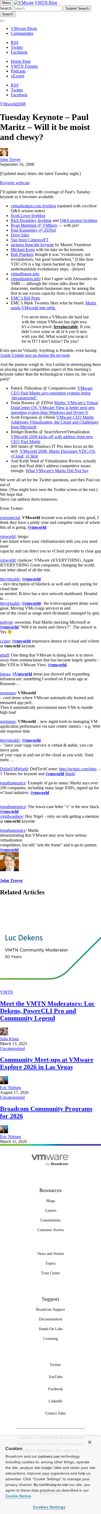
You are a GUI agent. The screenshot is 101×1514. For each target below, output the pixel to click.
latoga (5, 674)
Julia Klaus (9, 1038)
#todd (70, 773)
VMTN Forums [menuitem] (24, 66)
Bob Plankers (22, 254)
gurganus (8, 693)
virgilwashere (11, 816)
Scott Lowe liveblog (28, 215)
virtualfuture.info (25, 274)
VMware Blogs (24, 28)
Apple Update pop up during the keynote (35, 355)
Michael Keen (23, 249)
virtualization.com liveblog (33, 206)
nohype (6, 622)
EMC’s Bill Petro (25, 298)
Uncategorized (12, 1048)
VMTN (6, 992)
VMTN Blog (46, 2)
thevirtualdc (10, 579)
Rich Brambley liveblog (31, 220)
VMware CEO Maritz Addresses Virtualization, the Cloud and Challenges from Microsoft (54, 422)
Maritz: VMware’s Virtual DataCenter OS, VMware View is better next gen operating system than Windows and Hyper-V (54, 407)
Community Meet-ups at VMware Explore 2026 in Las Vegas (46, 1063)
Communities (22, 33)
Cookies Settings (49, 1507)
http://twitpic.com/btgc (78, 769)
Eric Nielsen (10, 1087)
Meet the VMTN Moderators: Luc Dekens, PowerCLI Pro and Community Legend (47, 1011)
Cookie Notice (18, 1496)
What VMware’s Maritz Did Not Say (57, 470)
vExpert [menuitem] (17, 76)
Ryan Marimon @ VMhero (34, 225)
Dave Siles (20, 235)
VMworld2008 (13, 104)
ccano (5, 641)
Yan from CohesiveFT (30, 240)
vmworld (7, 536)
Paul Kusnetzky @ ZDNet (33, 230)
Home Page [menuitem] (21, 61)
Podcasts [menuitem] (18, 71)
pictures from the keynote (32, 244)
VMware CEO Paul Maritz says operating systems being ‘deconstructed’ (52, 393)
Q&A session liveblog (78, 220)
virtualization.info (26, 278)
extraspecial (10, 517)
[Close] (89, 1442)
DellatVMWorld (14, 769)
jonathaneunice (13, 783)
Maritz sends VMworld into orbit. (53, 305)
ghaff (4, 655)
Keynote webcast (14, 182)
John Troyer (10, 159)
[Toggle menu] (2, 21)
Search (6, 8)
